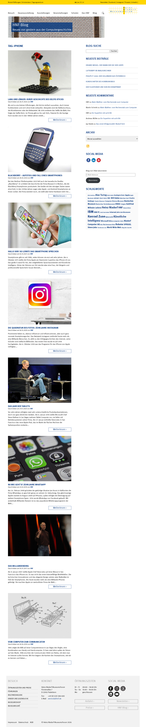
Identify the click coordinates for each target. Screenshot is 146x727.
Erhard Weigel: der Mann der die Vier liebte (104, 65)
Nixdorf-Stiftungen (14, 2)
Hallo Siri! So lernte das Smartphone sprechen (33, 251)
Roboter (119, 224)
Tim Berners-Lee (102, 227)
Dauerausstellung (26, 13)
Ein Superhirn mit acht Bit (102, 113)
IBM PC (97, 212)
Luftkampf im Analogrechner (98, 70)
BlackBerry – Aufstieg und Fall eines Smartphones (35, 175)
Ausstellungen (43, 13)
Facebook (112, 2)
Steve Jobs (92, 227)
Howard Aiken (127, 208)
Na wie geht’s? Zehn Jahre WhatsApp (27, 484)
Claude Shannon (100, 201)
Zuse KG (129, 227)
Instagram (120, 2)
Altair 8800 (110, 195)
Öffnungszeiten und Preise (19, 687)
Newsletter (104, 2)
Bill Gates (115, 198)
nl (83, 2)
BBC (109, 198)
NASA (122, 221)
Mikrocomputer (114, 221)
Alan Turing (101, 194)
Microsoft (105, 221)
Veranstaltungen (60, 13)
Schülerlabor (26, 2)
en (78, 2)
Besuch (11, 13)
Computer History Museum (114, 201)
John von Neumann (123, 212)
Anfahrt (89, 701)
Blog (95, 13)
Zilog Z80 (124, 227)
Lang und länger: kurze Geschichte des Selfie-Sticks (36, 99)
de (75, 2)
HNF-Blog (122, 707)
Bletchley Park (124, 198)
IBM (91, 211)
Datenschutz (23, 722)
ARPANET (96, 198)
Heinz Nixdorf (110, 207)
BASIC (105, 198)
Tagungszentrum (37, 2)
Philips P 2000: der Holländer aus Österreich (105, 76)
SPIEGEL (127, 224)
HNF (31, 102)
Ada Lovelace (91, 195)
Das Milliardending (18, 566)
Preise (89, 707)
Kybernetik (109, 217)
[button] (88, 160)
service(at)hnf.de (54, 698)
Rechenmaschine (109, 224)
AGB (31, 722)
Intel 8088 (106, 212)
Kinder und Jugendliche (18, 698)
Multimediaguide (15, 695)
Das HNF (85, 13)
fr (80, 2)
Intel (101, 212)
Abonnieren (93, 180)
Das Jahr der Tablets (19, 406)
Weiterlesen (59, 119)
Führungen (13, 691)
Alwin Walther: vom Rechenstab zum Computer (110, 102)
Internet (113, 212)
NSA (101, 225)
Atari (101, 198)
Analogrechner (119, 195)
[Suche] (103, 13)
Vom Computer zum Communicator (26, 641)
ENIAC (117, 204)
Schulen (74, 13)
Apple (127, 195)
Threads (127, 2)
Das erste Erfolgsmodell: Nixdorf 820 (110, 124)
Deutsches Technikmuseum (105, 204)
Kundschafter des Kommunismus (100, 81)
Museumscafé (14, 706)
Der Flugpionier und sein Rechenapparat (103, 87)
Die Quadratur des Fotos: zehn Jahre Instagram (33, 327)
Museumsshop (14, 702)
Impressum (12, 722)
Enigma (123, 204)
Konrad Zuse (96, 216)
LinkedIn (134, 2)
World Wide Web (114, 227)
